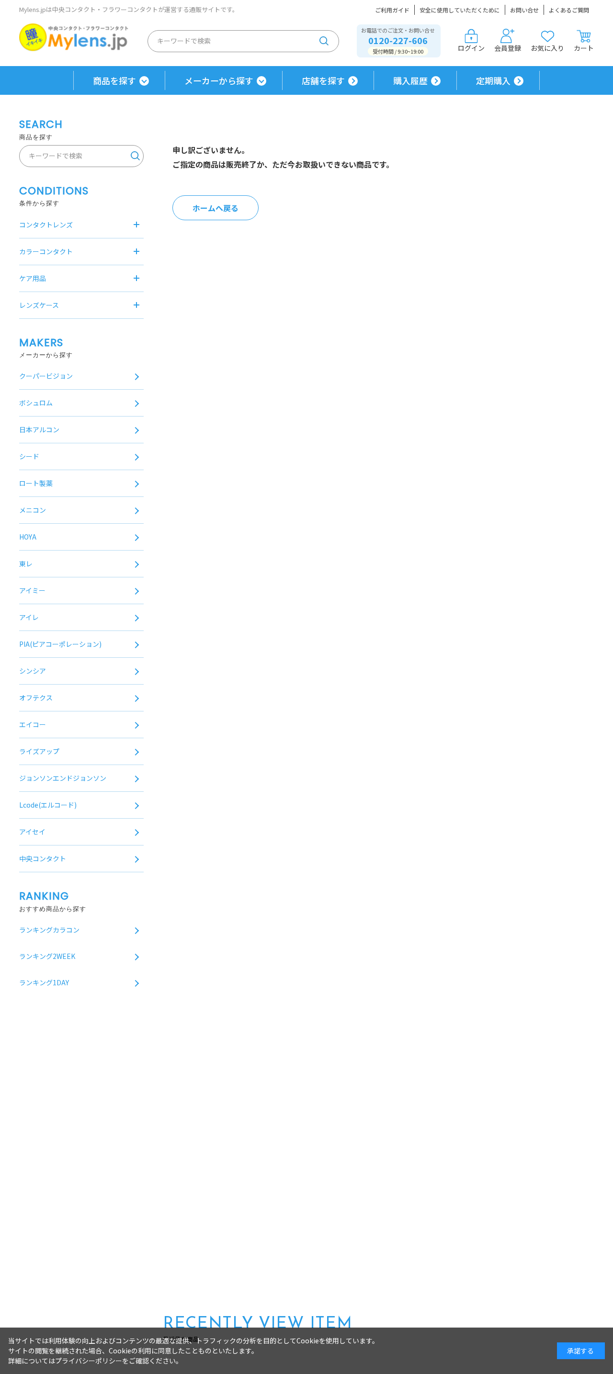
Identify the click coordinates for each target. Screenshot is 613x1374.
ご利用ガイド (392, 10)
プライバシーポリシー (88, 1360)
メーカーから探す (218, 80)
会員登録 (507, 48)
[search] (324, 41)
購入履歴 (410, 80)
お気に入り (547, 48)
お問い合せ (524, 10)
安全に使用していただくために (460, 10)
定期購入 (493, 80)
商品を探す (114, 80)
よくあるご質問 (569, 10)
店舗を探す (323, 80)
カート (584, 48)
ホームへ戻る (215, 208)
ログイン (471, 48)
